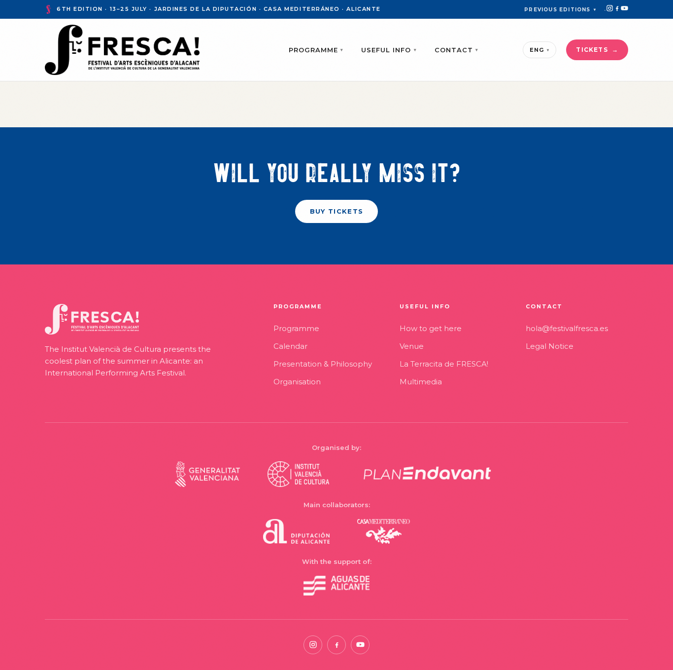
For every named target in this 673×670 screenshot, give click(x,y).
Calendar (290, 346)
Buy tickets (336, 211)
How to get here (431, 328)
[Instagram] (609, 8)
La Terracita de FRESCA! (444, 364)
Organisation (297, 381)
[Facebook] (617, 8)
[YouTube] (624, 8)
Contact (456, 50)
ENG (539, 49)
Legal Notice (549, 346)
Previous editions (560, 9)
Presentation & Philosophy (322, 364)
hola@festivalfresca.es (567, 328)
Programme (316, 50)
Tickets (591, 49)
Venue (412, 346)
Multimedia (421, 381)
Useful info (389, 50)
